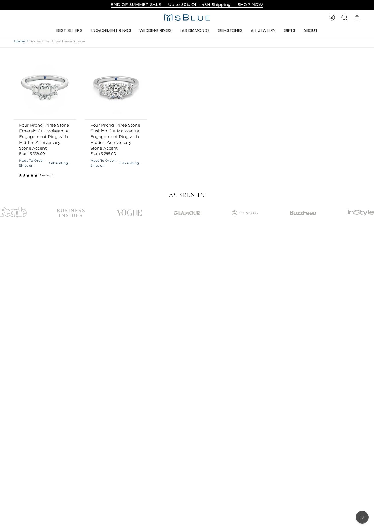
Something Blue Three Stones (58, 41)
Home (19, 41)
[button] (111, 31)
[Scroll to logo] (71, 212)
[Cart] (357, 17)
